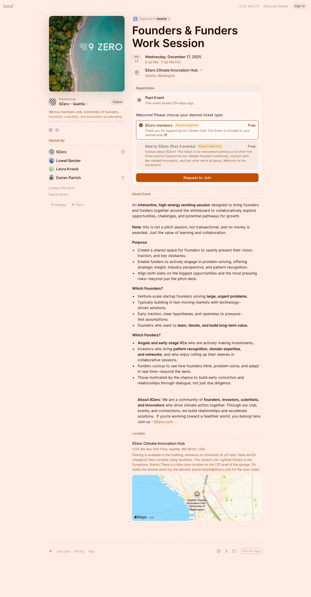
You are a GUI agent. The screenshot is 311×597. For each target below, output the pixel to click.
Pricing (79, 551)
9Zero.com (163, 421)
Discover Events (276, 6)
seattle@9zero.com (216, 469)
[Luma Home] (9, 6)
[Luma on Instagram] (219, 551)
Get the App (251, 551)
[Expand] (87, 122)
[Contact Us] (234, 551)
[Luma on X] (226, 551)
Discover (63, 551)
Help (91, 551)
